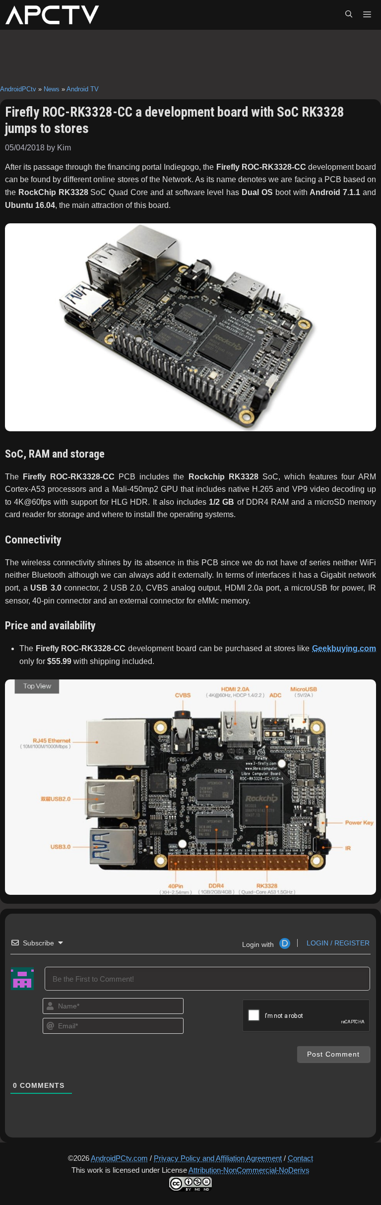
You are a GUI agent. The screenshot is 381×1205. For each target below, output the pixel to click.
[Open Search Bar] (348, 15)
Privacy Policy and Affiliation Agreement (218, 1158)
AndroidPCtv (18, 89)
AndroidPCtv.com (119, 1158)
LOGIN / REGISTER (337, 943)
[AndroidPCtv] (52, 15)
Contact (300, 1158)
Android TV (82, 89)
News (52, 89)
